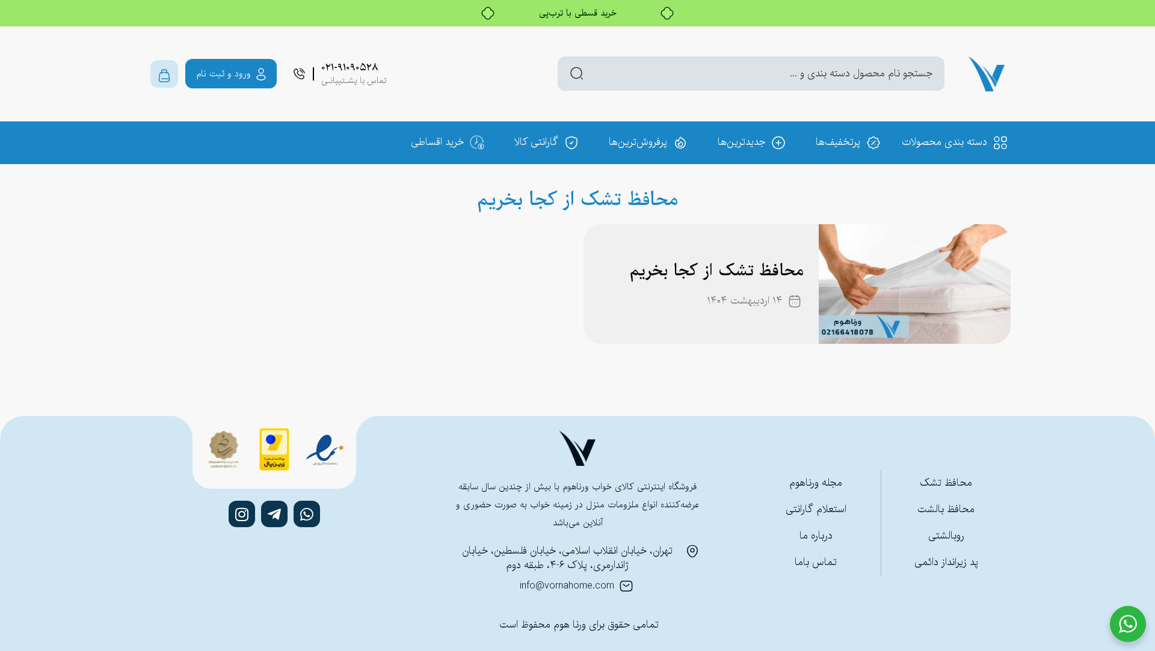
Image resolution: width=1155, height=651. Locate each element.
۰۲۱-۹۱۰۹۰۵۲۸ (349, 68)
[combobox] (751, 74)
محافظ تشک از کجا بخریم (716, 271)
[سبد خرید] (164, 74)
